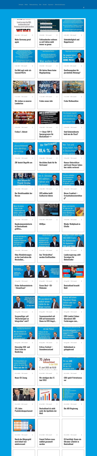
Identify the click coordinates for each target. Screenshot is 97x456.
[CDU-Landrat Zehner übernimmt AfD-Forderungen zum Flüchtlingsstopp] (73, 302)
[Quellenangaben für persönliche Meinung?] (73, 56)
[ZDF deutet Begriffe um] (24, 148)
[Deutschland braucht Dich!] (73, 271)
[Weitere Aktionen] (33, 35)
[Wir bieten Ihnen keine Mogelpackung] (48, 56)
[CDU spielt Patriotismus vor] (73, 364)
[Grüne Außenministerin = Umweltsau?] (24, 271)
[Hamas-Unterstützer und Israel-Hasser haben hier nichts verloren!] (73, 148)
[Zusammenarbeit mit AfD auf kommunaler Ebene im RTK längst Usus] (48, 302)
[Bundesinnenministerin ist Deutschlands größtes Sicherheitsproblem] (24, 210)
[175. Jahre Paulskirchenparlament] (24, 394)
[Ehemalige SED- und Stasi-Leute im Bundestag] (24, 333)
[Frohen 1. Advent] (24, 118)
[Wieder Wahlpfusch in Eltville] (73, 210)
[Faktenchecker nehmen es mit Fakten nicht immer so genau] (48, 25)
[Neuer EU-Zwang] (24, 364)
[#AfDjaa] (48, 210)
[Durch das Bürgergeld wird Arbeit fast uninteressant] (24, 425)
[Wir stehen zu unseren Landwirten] (24, 87)
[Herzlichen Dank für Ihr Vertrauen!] (48, 148)
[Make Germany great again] (24, 25)
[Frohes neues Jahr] (48, 87)
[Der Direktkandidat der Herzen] (24, 179)
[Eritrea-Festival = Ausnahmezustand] (48, 333)
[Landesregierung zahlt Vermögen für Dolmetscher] (73, 241)
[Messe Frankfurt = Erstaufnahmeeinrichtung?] (73, 179)
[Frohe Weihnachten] (73, 87)
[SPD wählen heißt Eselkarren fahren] (48, 179)
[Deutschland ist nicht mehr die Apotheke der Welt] (48, 394)
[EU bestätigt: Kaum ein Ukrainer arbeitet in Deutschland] (73, 425)
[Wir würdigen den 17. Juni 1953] (48, 364)
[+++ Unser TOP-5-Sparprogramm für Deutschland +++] (48, 118)
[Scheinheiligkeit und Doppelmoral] (73, 25)
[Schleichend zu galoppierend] (73, 333)
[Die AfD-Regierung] (73, 394)
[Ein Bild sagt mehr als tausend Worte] (24, 56)
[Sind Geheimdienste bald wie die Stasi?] (73, 118)
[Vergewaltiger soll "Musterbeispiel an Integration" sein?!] (24, 302)
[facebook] (83, 7)
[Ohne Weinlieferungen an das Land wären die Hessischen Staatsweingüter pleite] (24, 241)
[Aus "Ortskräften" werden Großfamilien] (48, 241)
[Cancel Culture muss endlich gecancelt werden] (48, 425)
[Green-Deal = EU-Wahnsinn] (48, 271)
